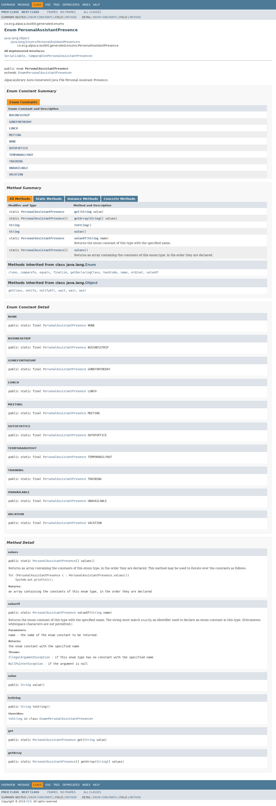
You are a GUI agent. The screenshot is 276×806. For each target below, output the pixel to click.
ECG (29, 801)
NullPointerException (25, 663)
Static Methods (49, 199)
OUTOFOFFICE (18, 148)
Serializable (14, 56)
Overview (8, 4)
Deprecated (71, 4)
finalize (60, 272)
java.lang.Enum (22, 42)
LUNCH (13, 128)
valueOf (80, 238)
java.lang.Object (16, 38)
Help (96, 4)
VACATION (16, 174)
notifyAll (47, 290)
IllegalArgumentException (29, 657)
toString (81, 225)
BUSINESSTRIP (19, 115)
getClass (15, 290)
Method (71, 17)
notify (31, 290)
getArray (81, 218)
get (76, 211)
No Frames (68, 12)
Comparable (37, 56)
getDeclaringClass (85, 272)
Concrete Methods (119, 199)
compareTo (28, 272)
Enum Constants (40, 17)
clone (12, 272)
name (124, 272)
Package (24, 4)
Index (86, 4)
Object (91, 283)
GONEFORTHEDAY (20, 122)
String (86, 211)
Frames (52, 12)
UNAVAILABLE (18, 168)
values (79, 250)
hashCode (110, 272)
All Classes (92, 12)
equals (44, 272)
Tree (56, 4)
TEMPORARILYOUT (21, 155)
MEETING (15, 135)
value (78, 231)
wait (61, 290)
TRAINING (16, 161)
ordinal (137, 272)
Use (48, 4)
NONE (12, 141)
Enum (21, 72)
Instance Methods (82, 199)
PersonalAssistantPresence (57, 42)
